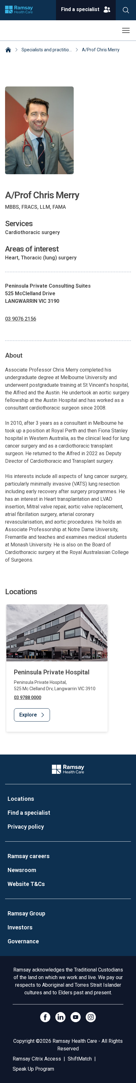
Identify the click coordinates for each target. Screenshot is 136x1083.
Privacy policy (26, 826)
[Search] (126, 10)
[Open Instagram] (91, 1017)
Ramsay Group (26, 913)
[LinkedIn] (60, 1017)
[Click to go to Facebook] (45, 1017)
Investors (20, 927)
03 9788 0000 (27, 697)
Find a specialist (29, 812)
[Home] (8, 50)
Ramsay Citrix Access (37, 1059)
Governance (23, 941)
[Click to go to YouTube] (76, 1017)
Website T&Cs (26, 884)
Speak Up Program (33, 1069)
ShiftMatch (80, 1059)
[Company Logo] (68, 769)
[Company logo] (19, 10)
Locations (21, 798)
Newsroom (22, 870)
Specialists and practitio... (47, 49)
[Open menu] (126, 30)
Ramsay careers (29, 856)
